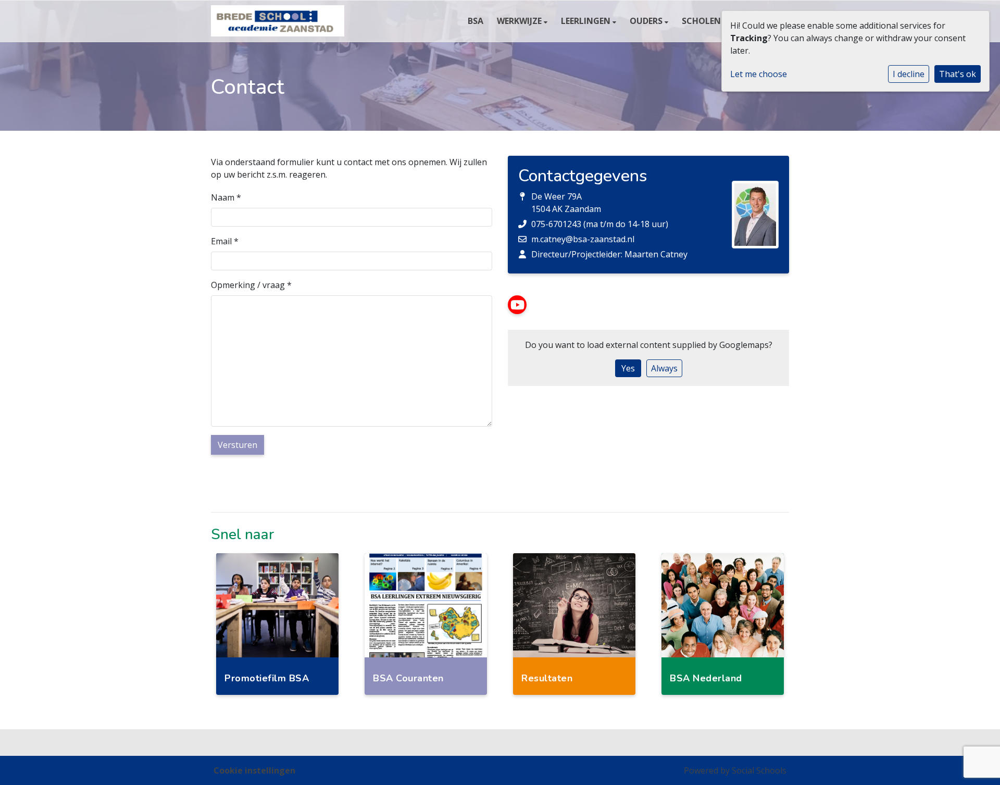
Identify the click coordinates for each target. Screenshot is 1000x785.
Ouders (647, 21)
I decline (908, 74)
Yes (628, 368)
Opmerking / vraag (251, 285)
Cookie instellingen (254, 770)
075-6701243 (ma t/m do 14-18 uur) (599, 224)
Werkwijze (520, 21)
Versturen (237, 445)
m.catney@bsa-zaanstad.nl (582, 239)
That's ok (957, 74)
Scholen (702, 21)
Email (225, 241)
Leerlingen (586, 21)
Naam (226, 197)
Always (664, 368)
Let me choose (758, 74)
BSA (475, 21)
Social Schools (759, 770)
